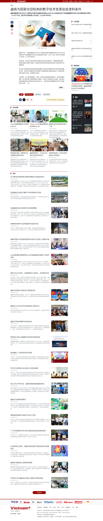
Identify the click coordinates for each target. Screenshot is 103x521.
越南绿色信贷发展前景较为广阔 (58, 125)
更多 (14, 173)
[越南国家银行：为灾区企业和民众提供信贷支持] (39, 145)
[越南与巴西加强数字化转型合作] (59, 326)
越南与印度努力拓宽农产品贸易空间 (23, 290)
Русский (88, 1)
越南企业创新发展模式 (18, 399)
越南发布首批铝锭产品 (77, 40)
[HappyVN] (88, 502)
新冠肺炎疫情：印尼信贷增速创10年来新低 (58, 154)
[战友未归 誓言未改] (87, 128)
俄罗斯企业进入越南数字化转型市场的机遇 (25, 337)
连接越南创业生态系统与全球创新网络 (24, 208)
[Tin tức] (27, 502)
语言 (58, 507)
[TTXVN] (14, 502)
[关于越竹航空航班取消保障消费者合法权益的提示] (59, 181)
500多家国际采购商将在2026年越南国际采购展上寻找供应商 (30, 256)
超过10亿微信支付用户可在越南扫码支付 (81, 24)
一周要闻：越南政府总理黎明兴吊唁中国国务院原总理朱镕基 (78, 102)
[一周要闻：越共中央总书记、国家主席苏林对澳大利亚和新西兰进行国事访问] (87, 114)
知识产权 (39, 507)
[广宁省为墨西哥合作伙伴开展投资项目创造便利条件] (59, 435)
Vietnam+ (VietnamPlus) (21, 1)
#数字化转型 (46, 94)
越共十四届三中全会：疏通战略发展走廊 (81, 33)
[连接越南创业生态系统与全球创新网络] (59, 212)
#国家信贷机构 (29, 94)
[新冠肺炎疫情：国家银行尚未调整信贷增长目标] (20, 145)
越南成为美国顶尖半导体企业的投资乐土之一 (81, 49)
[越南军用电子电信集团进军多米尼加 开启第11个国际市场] (59, 243)
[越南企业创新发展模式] (59, 404)
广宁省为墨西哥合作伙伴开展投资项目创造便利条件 (28, 431)
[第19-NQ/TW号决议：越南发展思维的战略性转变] (59, 388)
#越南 (21, 94)
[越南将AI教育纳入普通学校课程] (59, 467)
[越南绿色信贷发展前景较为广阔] (58, 116)
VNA (62, 507)
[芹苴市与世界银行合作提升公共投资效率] (59, 372)
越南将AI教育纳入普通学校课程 (21, 462)
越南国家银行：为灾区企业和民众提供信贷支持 (38, 154)
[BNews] (33, 502)
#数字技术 (38, 94)
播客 (76, 97)
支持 (54, 507)
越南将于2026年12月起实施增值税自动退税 (81, 57)
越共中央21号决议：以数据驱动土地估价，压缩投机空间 (30, 273)
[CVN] (59, 502)
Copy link (12, 33)
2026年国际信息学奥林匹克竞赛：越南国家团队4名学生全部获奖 (81, 86)
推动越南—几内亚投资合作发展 (21, 353)
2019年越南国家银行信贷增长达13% (19, 125)
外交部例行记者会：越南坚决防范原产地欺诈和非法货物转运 (30, 447)
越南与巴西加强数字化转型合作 (21, 321)
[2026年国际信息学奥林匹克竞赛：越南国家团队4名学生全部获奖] (81, 75)
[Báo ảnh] (78, 502)
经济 (12, 5)
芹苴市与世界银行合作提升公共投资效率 (24, 368)
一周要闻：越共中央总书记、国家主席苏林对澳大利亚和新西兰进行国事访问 (78, 114)
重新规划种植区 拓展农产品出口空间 (23, 415)
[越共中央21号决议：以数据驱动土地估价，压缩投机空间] (59, 277)
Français (76, 1)
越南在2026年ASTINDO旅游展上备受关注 (25, 306)
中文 (84, 1)
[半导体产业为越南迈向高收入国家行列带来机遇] (59, 482)
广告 (73, 507)
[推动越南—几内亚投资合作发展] (59, 357)
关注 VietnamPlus (51, 99)
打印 (12, 29)
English (71, 1)
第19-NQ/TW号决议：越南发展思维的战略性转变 (27, 384)
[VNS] (48, 502)
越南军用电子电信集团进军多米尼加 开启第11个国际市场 (30, 239)
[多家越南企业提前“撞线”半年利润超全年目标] (59, 197)
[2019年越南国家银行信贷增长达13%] (20, 116)
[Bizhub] (39, 502)
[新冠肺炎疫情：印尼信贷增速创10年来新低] (58, 145)
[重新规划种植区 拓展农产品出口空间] (59, 419)
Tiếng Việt (65, 1)
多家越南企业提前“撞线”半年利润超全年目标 (26, 192)
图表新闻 (76, 65)
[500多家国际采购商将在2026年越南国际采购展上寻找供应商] (59, 259)
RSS (51, 507)
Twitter (12, 25)
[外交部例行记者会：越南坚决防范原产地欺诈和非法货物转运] (59, 450)
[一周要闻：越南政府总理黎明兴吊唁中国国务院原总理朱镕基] (87, 103)
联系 (77, 507)
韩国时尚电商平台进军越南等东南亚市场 (24, 224)
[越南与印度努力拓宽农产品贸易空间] (59, 295)
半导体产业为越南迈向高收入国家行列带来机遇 (27, 478)
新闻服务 (68, 507)
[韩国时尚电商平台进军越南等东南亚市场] (59, 228)
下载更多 (39, 492)
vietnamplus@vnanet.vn (49, 514)
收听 (76, 106)
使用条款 (45, 507)
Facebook (12, 22)
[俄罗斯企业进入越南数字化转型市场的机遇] (59, 341)
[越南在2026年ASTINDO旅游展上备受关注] (59, 310)
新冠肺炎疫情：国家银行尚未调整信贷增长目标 (19, 154)
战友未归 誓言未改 (77, 125)
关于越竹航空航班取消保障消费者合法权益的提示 (27, 177)
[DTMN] (68, 502)
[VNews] (20, 502)
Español (80, 1)
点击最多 (76, 21)
